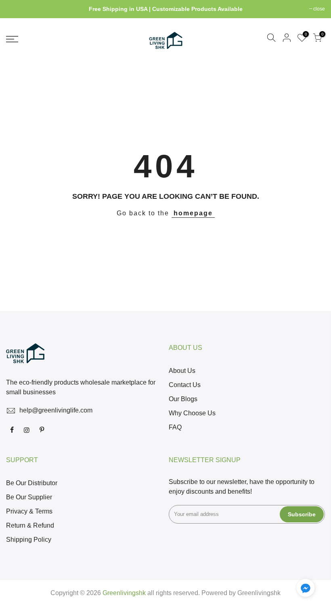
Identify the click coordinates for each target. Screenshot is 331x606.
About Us (182, 370)
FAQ (175, 427)
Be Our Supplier (29, 497)
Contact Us (185, 384)
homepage (193, 213)
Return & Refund (30, 525)
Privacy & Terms (29, 511)
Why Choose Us (192, 413)
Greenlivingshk (259, 592)
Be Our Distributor (31, 483)
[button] (305, 589)
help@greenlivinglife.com (55, 410)
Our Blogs (183, 399)
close (16, 9)
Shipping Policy (28, 539)
